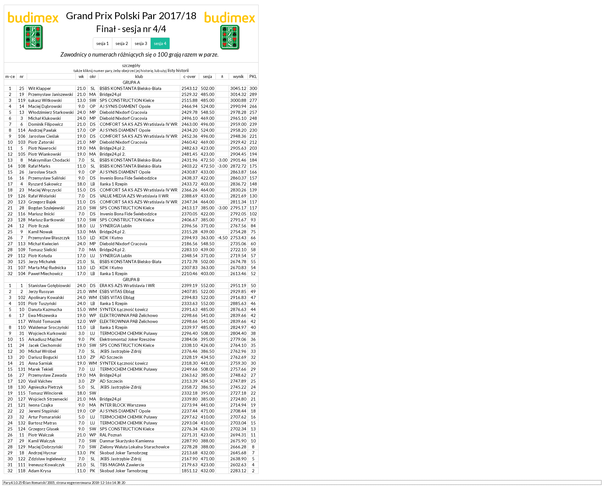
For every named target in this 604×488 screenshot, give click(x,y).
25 (21, 88)
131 (21, 369)
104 (21, 273)
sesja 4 (160, 43)
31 (21, 333)
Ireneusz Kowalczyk (46, 464)
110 (21, 327)
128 (21, 219)
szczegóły (131, 65)
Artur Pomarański (44, 416)
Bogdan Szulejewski (46, 207)
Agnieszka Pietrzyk (45, 387)
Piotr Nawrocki (42, 148)
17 (21, 315)
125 (21, 261)
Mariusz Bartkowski (46, 219)
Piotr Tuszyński (42, 303)
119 (21, 100)
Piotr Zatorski (41, 142)
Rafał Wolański (42, 195)
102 (21, 297)
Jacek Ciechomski (44, 345)
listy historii (178, 70)
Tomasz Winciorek (45, 393)
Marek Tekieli (40, 369)
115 (21, 393)
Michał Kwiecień (43, 243)
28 (21, 207)
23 (21, 189)
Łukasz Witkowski (45, 100)
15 (21, 339)
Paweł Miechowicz (45, 273)
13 (21, 112)
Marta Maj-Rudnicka (47, 267)
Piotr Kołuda (40, 255)
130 (21, 387)
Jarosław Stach (42, 172)
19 (21, 94)
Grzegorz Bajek (42, 201)
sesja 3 (141, 43)
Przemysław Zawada (47, 375)
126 (21, 195)
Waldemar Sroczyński (48, 327)
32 (21, 416)
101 (21, 303)
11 (21, 434)
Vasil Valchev (40, 381)
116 (21, 213)
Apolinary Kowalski (46, 297)
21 (21, 363)
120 (21, 381)
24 (21, 345)
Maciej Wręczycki (44, 189)
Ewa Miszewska (42, 315)
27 (21, 375)
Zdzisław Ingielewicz (47, 458)
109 (21, 249)
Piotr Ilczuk (38, 225)
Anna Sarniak (40, 363)
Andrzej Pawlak (42, 130)
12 (21, 225)
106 (21, 136)
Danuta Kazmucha (45, 309)
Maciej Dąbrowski (45, 106)
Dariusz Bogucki (43, 357)
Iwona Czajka (40, 405)
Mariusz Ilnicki (41, 213)
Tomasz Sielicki (42, 249)
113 (21, 243)
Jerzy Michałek (42, 261)
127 (21, 399)
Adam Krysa (39, 470)
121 (21, 405)
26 (21, 172)
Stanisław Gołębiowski (49, 285)
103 (21, 142)
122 (21, 458)
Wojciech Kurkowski (47, 333)
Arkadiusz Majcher (45, 339)
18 (21, 452)
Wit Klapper (39, 88)
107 (21, 267)
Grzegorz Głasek (43, 428)
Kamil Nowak (40, 231)
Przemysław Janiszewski (50, 94)
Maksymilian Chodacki (49, 160)
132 (21, 422)
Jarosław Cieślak (43, 136)
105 (21, 154)
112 (21, 255)
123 (21, 201)
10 (21, 309)
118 (21, 470)
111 (21, 464)
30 (21, 351)
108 (21, 166)
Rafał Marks (39, 166)
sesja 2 (121, 43)
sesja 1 (102, 43)
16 (21, 177)
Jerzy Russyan (41, 291)
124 (21, 428)
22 (21, 410)
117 (21, 321)
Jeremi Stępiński (43, 410)
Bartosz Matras (42, 422)
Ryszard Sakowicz (45, 183)
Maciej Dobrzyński (45, 446)
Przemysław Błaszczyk (49, 237)
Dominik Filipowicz (45, 124)
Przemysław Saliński (46, 177)
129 (21, 446)
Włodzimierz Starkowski (51, 112)
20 (21, 357)
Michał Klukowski (44, 118)
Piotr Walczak (41, 434)
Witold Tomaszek (44, 321)
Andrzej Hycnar (42, 452)
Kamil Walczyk (41, 440)
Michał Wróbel (42, 351)
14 (21, 106)
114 (21, 130)
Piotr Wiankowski (44, 154)
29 (21, 440)
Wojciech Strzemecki (48, 399)
